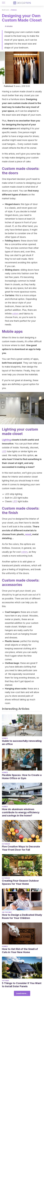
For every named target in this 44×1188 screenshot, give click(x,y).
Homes (14, 10)
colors (15, 313)
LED (4, 451)
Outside (5, 980)
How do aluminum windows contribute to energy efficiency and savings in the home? (20, 812)
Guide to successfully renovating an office (22, 742)
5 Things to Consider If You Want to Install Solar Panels (21, 985)
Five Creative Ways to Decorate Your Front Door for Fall (21, 848)
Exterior (6, 844)
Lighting (6, 439)
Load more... (22, 993)
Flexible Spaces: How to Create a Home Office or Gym (22, 777)
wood (28, 534)
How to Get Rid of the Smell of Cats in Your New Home (20, 951)
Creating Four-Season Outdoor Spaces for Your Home (20, 882)
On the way (7, 912)
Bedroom (5, 10)
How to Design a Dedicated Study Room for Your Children (22, 916)
